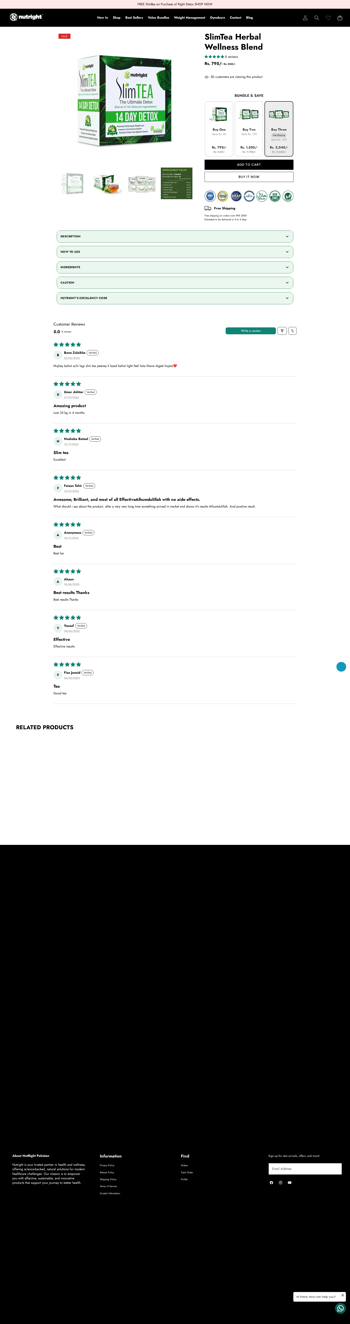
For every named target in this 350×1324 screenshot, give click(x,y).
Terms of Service (108, 1186)
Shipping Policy (108, 1179)
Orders (184, 1165)
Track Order (187, 1172)
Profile (184, 1179)
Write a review (251, 330)
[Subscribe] (334, 1168)
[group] (72, 183)
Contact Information (110, 1193)
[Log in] (305, 17)
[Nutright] (26, 18)
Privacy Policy (107, 1165)
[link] (328, 17)
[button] (316, 17)
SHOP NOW (203, 4)
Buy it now (249, 176)
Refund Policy (107, 1172)
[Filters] (282, 331)
